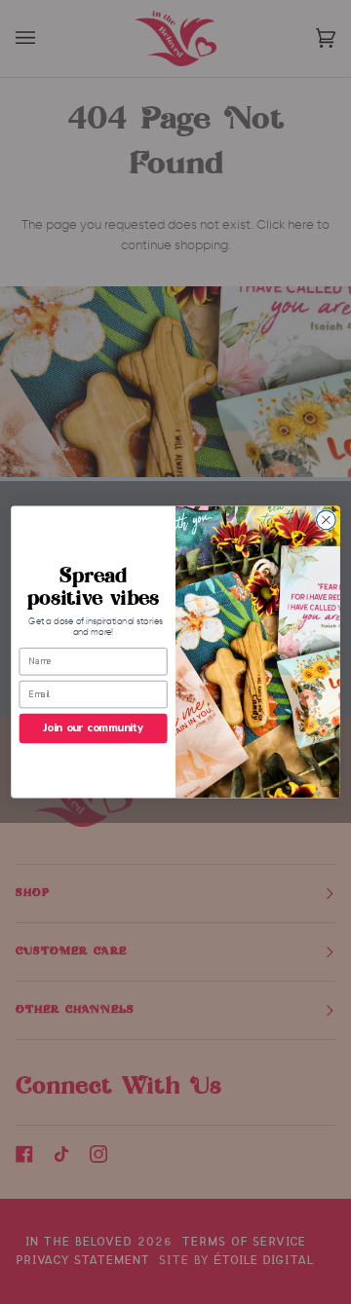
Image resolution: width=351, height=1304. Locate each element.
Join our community (93, 728)
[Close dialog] (326, 520)
